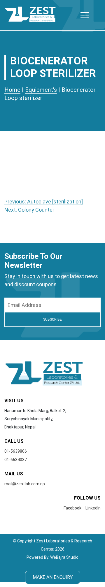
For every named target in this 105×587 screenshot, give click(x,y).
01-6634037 (15, 459)
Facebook (72, 508)
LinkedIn (93, 508)
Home (12, 89)
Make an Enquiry (53, 577)
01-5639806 (15, 451)
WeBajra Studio (64, 557)
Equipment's (41, 89)
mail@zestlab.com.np (24, 483)
